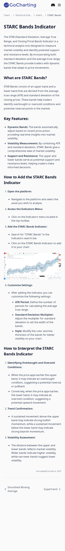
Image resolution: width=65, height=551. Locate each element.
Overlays (40, 15)
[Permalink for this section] (58, 26)
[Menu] (59, 5)
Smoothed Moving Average (19, 489)
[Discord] (53, 5)
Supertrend (50, 489)
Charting (8, 15)
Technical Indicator (24, 15)
